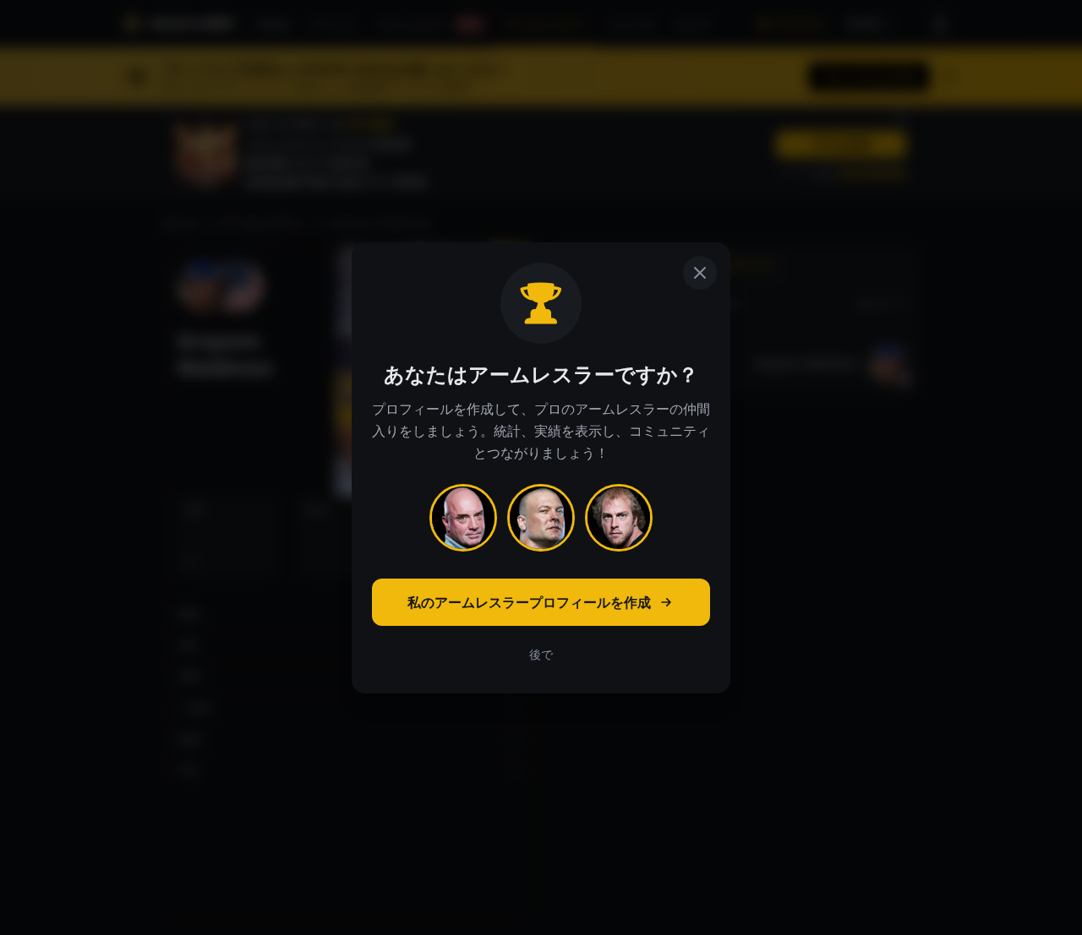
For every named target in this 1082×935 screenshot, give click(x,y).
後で (541, 654)
